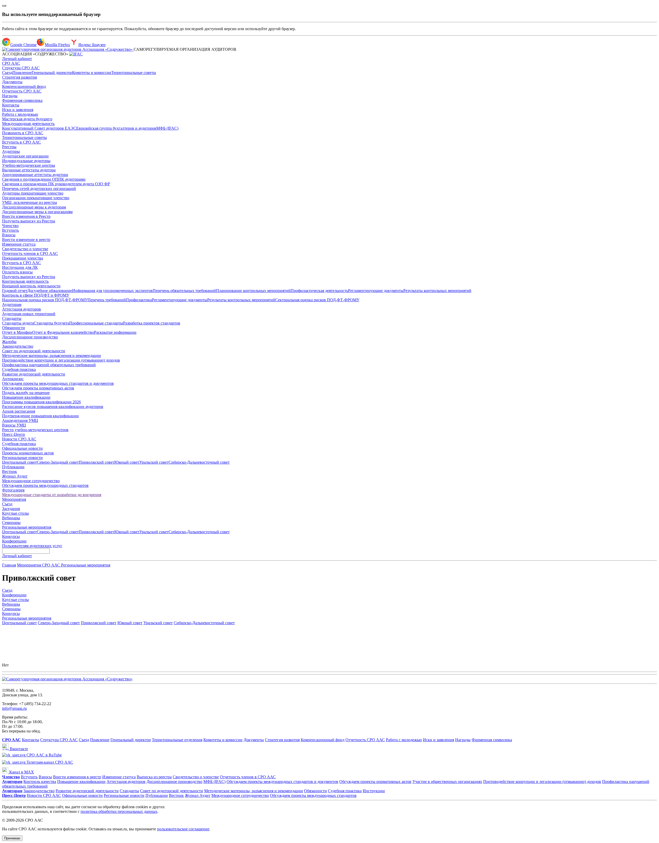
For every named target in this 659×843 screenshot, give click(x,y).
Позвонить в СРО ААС (22, 133)
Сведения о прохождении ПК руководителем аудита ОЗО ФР (56, 184)
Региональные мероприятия (26, 527)
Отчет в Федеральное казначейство (63, 332)
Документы (12, 82)
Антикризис (13, 379)
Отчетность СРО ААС (21, 91)
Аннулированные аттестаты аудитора (35, 174)
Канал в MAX (21, 772)
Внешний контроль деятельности (31, 286)
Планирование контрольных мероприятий (253, 290)
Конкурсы (11, 536)
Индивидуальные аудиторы (26, 160)
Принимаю (12, 838)
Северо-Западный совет (58, 462)
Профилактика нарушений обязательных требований (49, 365)
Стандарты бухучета (51, 323)
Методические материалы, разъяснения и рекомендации (51, 355)
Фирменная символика (22, 100)
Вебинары (11, 518)
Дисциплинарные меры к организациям (37, 212)
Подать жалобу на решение (26, 392)
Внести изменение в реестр (26, 239)
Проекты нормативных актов (28, 453)
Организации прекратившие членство (35, 198)
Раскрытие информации (115, 332)
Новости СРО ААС (19, 439)
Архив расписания (18, 411)
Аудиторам (11, 304)
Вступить (10, 230)
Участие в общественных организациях (447, 781)
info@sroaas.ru (14, 708)
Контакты (10, 105)
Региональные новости (22, 457)
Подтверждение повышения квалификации (40, 416)
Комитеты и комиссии (91, 72)
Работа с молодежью (20, 114)
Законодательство (17, 346)
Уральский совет (154, 462)
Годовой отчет (14, 290)
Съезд (7, 72)
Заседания (11, 508)
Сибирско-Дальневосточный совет (199, 462)
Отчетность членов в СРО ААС (30, 253)
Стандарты (11, 318)
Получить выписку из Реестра (28, 221)
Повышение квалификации (26, 397)
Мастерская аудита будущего (27, 119)
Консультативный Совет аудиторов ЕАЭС (39, 128)
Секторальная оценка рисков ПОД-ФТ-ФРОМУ (317, 300)
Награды (10, 96)
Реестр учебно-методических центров (35, 430)
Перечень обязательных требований (184, 290)
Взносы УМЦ (14, 425)
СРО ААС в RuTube (43, 755)
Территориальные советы (133, 72)
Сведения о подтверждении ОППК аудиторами (43, 179)
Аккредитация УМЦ (20, 420)
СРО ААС (11, 63)
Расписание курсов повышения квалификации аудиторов (52, 406)
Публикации (13, 467)
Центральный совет (19, 462)
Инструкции (374, 791)
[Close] (4, 5)
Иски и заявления (17, 109)
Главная (9, 565)
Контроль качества (39, 781)
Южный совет (126, 462)
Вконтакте (18, 749)
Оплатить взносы (17, 272)
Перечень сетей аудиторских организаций (39, 188)
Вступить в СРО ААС (21, 142)
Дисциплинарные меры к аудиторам (34, 207)
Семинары (11, 522)
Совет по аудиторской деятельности (33, 351)
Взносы (8, 235)
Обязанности (13, 327)
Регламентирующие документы (375, 290)
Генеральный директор (52, 72)
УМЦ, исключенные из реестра (29, 202)
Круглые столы (15, 513)
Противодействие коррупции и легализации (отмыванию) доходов (61, 360)
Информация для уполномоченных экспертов (112, 290)
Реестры (9, 147)
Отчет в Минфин (17, 332)
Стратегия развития (19, 77)
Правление (22, 72)
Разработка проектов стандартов (151, 323)
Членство (10, 225)
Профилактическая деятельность (319, 290)
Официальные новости (22, 448)
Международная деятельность (28, 123)
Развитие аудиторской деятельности (33, 374)
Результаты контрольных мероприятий (437, 290)
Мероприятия (14, 499)
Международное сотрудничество (31, 481)
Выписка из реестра (154, 777)
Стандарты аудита (18, 323)
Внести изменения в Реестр (26, 216)
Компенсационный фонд (24, 86)
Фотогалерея (13, 490)
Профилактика (139, 300)
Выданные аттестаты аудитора (29, 170)
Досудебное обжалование (49, 290)
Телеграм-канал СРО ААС (49, 762)
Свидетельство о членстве (25, 249)
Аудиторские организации (25, 156)
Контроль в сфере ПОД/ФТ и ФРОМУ (35, 295)
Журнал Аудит (15, 476)
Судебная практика (19, 369)
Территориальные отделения (177, 740)
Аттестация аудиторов (21, 309)
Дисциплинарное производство (30, 337)
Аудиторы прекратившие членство (32, 193)
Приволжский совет (96, 462)
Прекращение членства (22, 258)
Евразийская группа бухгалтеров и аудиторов (116, 128)
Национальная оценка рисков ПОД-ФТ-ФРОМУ (45, 300)
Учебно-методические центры (28, 165)
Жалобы (9, 341)
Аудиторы (11, 151)
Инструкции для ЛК (20, 267)
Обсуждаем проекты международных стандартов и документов (58, 383)
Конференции (14, 541)
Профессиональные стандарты (96, 323)
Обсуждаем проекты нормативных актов (38, 388)
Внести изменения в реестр (77, 777)
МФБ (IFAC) (167, 128)
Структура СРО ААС (21, 68)
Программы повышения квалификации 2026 (41, 402)
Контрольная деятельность (25, 281)
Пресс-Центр (13, 434)
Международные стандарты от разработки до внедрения (51, 495)
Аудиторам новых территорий (28, 314)
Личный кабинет (17, 58)
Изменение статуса (19, 244)
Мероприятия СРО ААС (39, 565)
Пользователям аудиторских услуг (32, 546)
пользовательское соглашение (183, 829)
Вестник (9, 471)
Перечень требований (107, 300)
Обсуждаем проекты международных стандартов (45, 485)
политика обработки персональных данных (119, 811)
